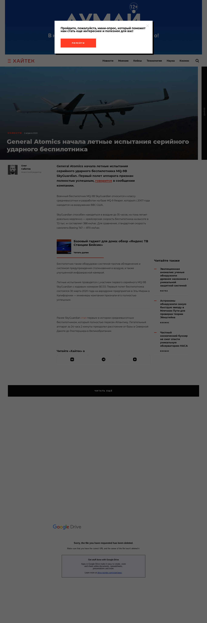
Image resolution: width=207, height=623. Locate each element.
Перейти (78, 43)
